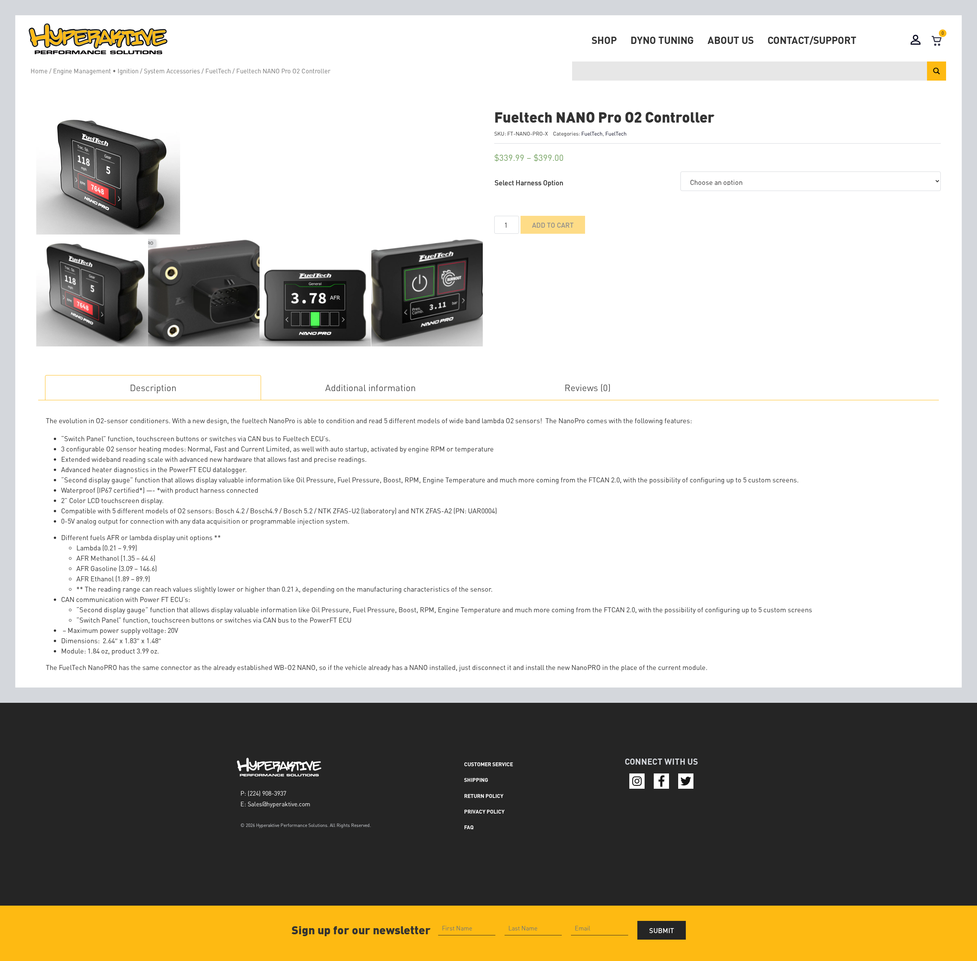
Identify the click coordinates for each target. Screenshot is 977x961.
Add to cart (553, 224)
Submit (661, 930)
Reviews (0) (587, 387)
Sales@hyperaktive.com (279, 804)
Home (39, 71)
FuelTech (218, 71)
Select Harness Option (529, 182)
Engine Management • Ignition (96, 71)
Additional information (370, 387)
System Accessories (172, 71)
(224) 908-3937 (267, 793)
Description (153, 387)
